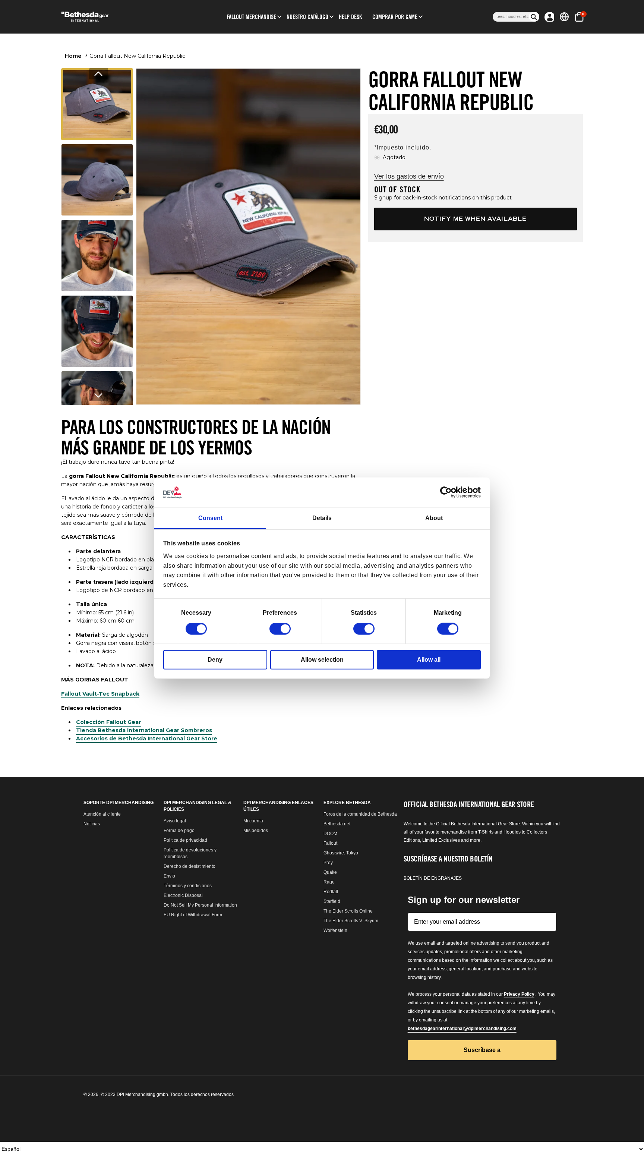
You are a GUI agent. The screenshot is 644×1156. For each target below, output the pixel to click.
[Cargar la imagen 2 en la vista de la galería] (97, 180)
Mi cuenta (253, 820)
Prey (328, 862)
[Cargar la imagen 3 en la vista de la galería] (97, 256)
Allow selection (322, 659)
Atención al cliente (102, 814)
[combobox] (511, 17)
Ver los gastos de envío (409, 176)
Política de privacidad (185, 840)
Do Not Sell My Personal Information (200, 905)
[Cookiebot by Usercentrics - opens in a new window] (448, 492)
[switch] (280, 629)
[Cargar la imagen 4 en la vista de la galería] (97, 331)
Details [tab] (322, 518)
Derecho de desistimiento (189, 866)
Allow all (429, 659)
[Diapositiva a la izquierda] (98, 73)
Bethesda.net (336, 823)
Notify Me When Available (475, 218)
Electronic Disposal (183, 895)
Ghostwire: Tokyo (340, 853)
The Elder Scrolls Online (348, 911)
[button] (251, 17)
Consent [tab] (210, 518)
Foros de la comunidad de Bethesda (360, 814)
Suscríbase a (482, 1050)
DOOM (330, 833)
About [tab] (434, 518)
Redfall (330, 891)
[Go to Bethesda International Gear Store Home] (115, 16)
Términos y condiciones (188, 885)
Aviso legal (175, 820)
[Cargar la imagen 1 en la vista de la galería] (97, 104)
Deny (215, 659)
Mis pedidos (255, 830)
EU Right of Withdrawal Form (193, 914)
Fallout (330, 843)
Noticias (91, 823)
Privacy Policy (519, 994)
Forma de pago (179, 830)
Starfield (331, 901)
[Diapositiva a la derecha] (98, 395)
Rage (329, 882)
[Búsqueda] (534, 17)
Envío (169, 876)
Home (73, 56)
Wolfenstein (335, 930)
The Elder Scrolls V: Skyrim (350, 920)
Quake (330, 872)
